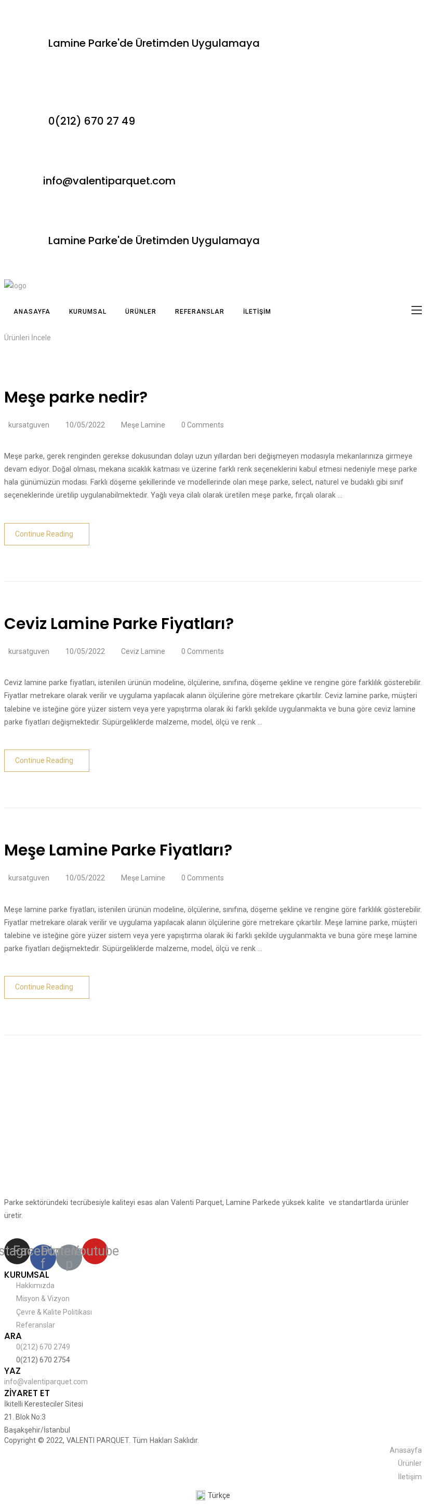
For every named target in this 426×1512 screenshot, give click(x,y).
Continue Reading (44, 534)
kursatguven (28, 425)
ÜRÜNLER (140, 311)
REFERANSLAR (199, 311)
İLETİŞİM (257, 311)
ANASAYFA (32, 311)
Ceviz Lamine (143, 651)
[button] (27, 337)
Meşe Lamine (143, 425)
